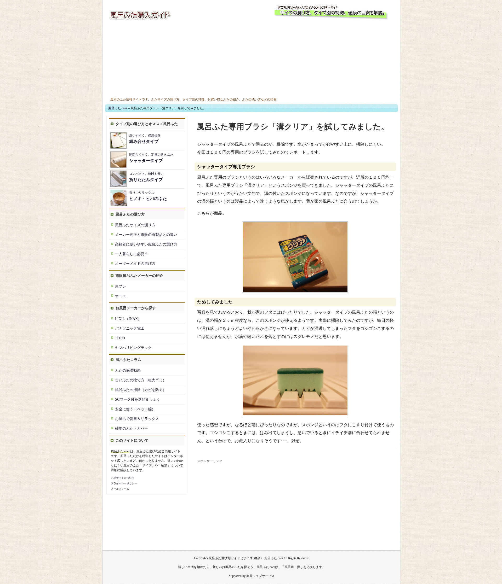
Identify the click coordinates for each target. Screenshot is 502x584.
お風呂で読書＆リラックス (137, 419)
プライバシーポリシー (124, 483)
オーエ (120, 296)
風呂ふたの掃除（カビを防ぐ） (140, 390)
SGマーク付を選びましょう (137, 399)
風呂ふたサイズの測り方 (135, 225)
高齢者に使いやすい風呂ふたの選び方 (146, 244)
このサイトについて (122, 477)
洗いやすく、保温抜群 (145, 139)
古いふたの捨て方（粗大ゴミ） (140, 380)
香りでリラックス (148, 196)
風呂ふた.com (117, 108)
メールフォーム (120, 488)
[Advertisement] (252, 59)
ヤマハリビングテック (133, 348)
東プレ (120, 286)
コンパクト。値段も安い (146, 177)
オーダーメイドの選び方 (135, 264)
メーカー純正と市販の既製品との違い (146, 235)
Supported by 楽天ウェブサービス (252, 576)
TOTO (120, 338)
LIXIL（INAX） (128, 319)
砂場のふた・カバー (131, 428)
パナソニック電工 (129, 328)
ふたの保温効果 (128, 370)
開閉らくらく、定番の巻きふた (151, 158)
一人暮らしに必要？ (131, 254)
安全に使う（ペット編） (135, 409)
